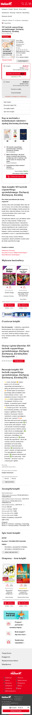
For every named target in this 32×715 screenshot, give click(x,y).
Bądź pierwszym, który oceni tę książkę (22, 52)
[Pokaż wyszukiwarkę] (22, 3)
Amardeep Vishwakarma (9, 296)
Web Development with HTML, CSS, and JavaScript (23, 294)
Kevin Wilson (23, 299)
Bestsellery (25, 12)
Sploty (19, 688)
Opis (7, 102)
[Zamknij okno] (28, 707)
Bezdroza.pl (8, 683)
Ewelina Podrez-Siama (23, 597)
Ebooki (16, 9)
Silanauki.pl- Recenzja (8, 250)
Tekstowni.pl (20, 331)
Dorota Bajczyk (10, 168)
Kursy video (22, 9)
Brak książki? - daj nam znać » (20, 633)
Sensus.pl (20, 677)
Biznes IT (4, 524)
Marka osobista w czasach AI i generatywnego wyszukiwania (23, 593)
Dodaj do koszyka (17, 176)
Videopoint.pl (8, 685)
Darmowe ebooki (7, 16)
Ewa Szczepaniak (20, 41)
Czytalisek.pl (8, 688)
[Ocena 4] (22, 50)
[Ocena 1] (17, 50)
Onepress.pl (8, 677)
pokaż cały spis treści (11, 552)
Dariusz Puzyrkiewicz (11, 163)
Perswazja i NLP (24, 525)
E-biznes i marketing (15, 524)
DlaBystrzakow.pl (22, 680)
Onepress (19, 46)
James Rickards (9, 597)
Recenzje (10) (10, 105)
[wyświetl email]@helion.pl (11, 703)
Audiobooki (5, 12)
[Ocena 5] (24, 50)
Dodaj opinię (19, 361)
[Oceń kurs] (7, 361)
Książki (11, 9)
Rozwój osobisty (13, 525)
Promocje (12, 12)
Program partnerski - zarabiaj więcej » (17, 624)
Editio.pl (7, 680)
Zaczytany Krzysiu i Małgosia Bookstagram (14, 252)
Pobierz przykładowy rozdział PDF (12, 517)
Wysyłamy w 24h (16, 76)
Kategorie (5, 9)
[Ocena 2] (19, 50)
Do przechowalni (16, 92)
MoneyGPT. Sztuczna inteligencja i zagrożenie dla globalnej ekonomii (9, 594)
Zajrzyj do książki (7, 60)
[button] (29, 275)
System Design (9, 292)
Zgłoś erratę (5, 519)
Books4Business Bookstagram (11, 254)
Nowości (19, 12)
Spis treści (9, 111)
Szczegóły (9, 108)
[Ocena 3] (21, 50)
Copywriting (25, 524)
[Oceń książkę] (22, 50)
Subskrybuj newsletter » (19, 641)
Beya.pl (20, 685)
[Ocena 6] (26, 50)
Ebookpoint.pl (21, 683)
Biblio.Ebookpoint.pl (10, 691)
